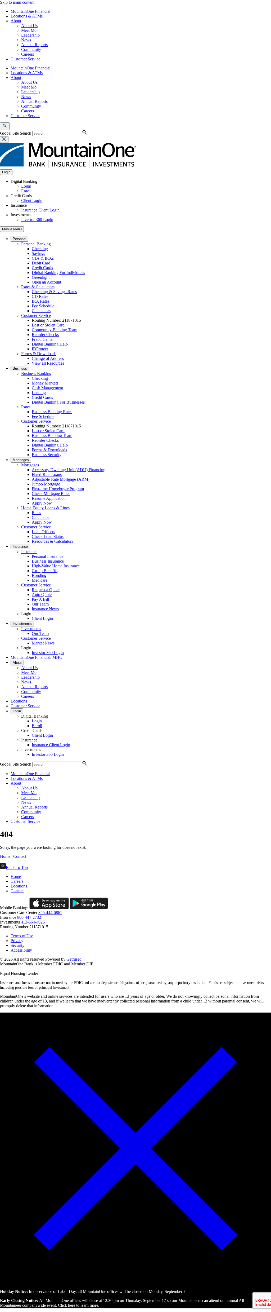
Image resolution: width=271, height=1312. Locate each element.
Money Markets (45, 383)
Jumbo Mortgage (46, 484)
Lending (39, 392)
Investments (22, 624)
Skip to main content (17, 2)
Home (5, 856)
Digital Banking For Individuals (58, 272)
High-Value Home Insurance (56, 566)
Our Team (40, 604)
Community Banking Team (54, 330)
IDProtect (40, 349)
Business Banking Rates (52, 411)
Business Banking (36, 373)
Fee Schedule (43, 306)
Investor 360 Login (37, 219)
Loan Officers (43, 531)
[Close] (135, 1282)
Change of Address (48, 358)
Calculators (41, 310)
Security (17, 945)
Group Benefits (44, 570)
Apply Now (42, 503)
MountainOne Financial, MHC (36, 657)
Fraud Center (43, 339)
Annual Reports (34, 44)
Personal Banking (36, 244)
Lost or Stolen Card (48, 325)
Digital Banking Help (50, 344)
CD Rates (40, 296)
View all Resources (48, 363)
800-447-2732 (29, 917)
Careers (27, 54)
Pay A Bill (40, 599)
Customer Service (25, 59)
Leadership (30, 35)
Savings (38, 253)
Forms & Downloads (38, 353)
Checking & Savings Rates (54, 291)
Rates (25, 407)
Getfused (74, 959)
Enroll (26, 191)
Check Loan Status (48, 536)
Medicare (39, 580)
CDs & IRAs (43, 258)
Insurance (20, 547)
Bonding (39, 575)
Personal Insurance (47, 556)
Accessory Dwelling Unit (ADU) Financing (68, 469)
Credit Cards (42, 268)
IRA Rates (40, 301)
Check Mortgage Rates (51, 493)
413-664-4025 (33, 922)
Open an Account (46, 282)
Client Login (31, 200)
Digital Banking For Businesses (58, 402)
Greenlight (40, 277)
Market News (43, 643)
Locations (19, 701)
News (26, 40)
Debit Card (41, 263)
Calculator (40, 517)
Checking (40, 248)
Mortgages (21, 460)
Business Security (46, 454)
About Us (29, 25)
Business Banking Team (52, 435)
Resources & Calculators (52, 541)
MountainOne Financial (30, 11)
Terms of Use (22, 936)
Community (31, 49)
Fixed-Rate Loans (47, 474)
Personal (19, 239)
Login (26, 186)
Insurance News (45, 609)
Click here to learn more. (78, 1305)
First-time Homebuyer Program (58, 489)
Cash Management (47, 388)
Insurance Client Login (40, 210)
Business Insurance (48, 561)
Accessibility (21, 950)
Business (20, 368)
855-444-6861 (50, 912)
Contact (19, 856)
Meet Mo (29, 30)
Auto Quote (42, 594)
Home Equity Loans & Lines (45, 508)
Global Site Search (15, 133)
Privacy (17, 940)
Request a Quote (46, 589)
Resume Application (49, 498)
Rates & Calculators (38, 287)
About (16, 21)
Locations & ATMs (27, 16)
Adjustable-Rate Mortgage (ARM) (60, 479)
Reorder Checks (45, 334)
